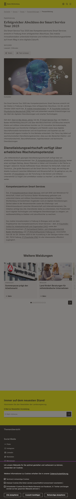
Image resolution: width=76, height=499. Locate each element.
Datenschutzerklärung (59, 474)
